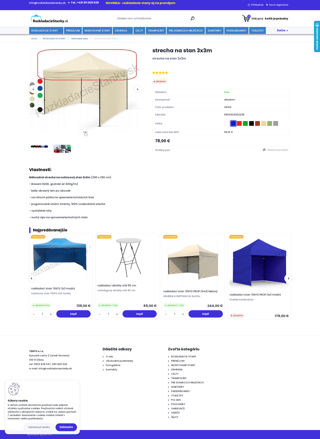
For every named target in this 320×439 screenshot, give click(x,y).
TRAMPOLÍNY (156, 30)
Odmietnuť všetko (39, 427)
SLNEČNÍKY (215, 30)
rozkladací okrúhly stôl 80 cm (116, 285)
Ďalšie (281, 30)
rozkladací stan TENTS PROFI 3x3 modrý (255, 294)
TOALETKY (257, 30)
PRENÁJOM (73, 30)
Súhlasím (66, 427)
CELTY (139, 30)
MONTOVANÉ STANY (97, 30)
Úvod (34, 38)
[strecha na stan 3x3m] (85, 89)
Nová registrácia (278, 4)
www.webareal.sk (65, 434)
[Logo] (49, 18)
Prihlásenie (257, 4)
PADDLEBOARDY (236, 30)
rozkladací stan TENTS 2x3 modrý (53, 288)
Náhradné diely (79, 38)
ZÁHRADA (121, 30)
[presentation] (33, 89)
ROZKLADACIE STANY (44, 30)
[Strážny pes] (256, 150)
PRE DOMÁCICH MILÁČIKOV (186, 30)
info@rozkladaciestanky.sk (55, 368)
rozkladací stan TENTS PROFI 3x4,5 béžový (190, 291)
